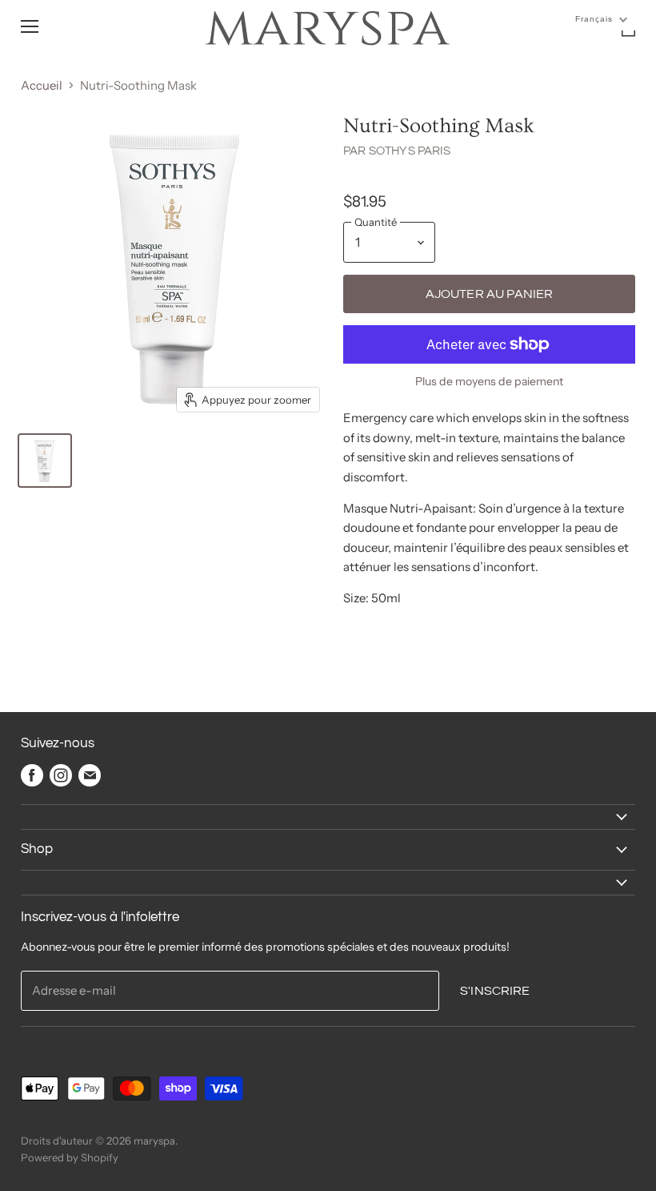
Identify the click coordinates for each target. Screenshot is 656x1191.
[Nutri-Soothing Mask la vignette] (44, 460)
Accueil (41, 85)
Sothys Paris (410, 151)
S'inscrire (495, 990)
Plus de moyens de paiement (489, 381)
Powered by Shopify (69, 1157)
